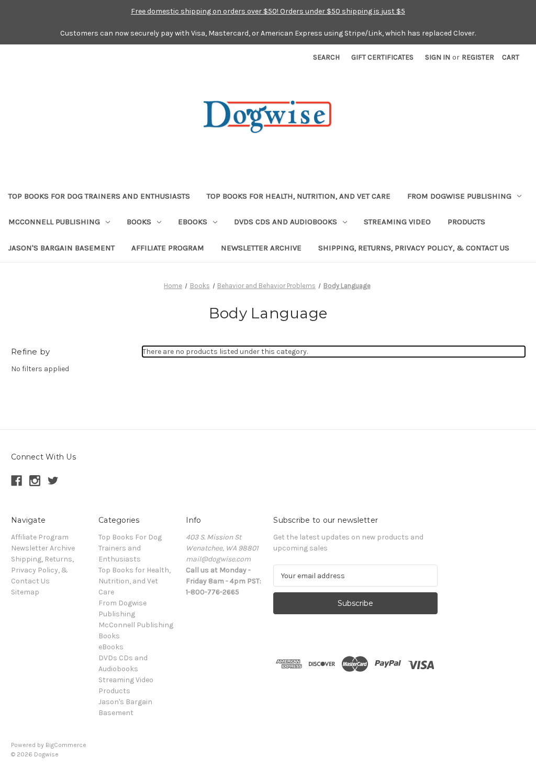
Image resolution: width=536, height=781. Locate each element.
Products (466, 221)
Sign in (437, 57)
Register (478, 57)
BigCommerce (66, 745)
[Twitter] (53, 480)
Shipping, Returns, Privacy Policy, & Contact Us (413, 247)
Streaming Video (397, 221)
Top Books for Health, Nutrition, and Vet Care (298, 196)
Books (139, 221)
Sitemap (25, 592)
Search (326, 57)
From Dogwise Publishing (459, 196)
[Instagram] (34, 480)
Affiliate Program (167, 247)
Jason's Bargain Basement (61, 247)
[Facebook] (16, 480)
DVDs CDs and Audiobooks (285, 221)
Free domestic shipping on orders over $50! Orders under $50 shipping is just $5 (268, 11)
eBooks (192, 221)
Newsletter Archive (261, 247)
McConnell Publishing (54, 221)
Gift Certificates (382, 57)
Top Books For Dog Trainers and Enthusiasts (99, 196)
